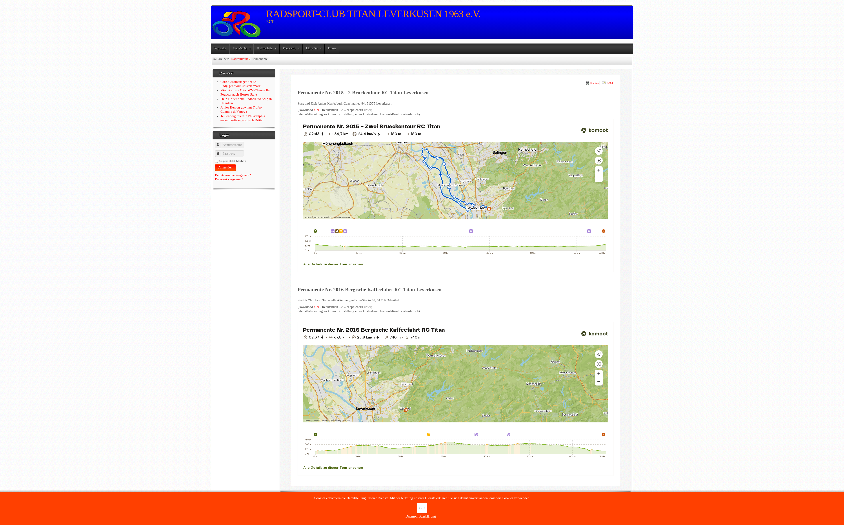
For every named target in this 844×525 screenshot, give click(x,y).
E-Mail (609, 83)
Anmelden (225, 167)
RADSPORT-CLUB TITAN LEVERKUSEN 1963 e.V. (373, 13)
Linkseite (311, 48)
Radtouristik (264, 48)
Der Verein (240, 48)
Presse (332, 48)
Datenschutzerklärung (421, 516)
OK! (422, 508)
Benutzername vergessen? (233, 175)
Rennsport (289, 48)
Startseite (220, 48)
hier (316, 110)
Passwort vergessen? (229, 179)
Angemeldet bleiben (232, 161)
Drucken (594, 83)
